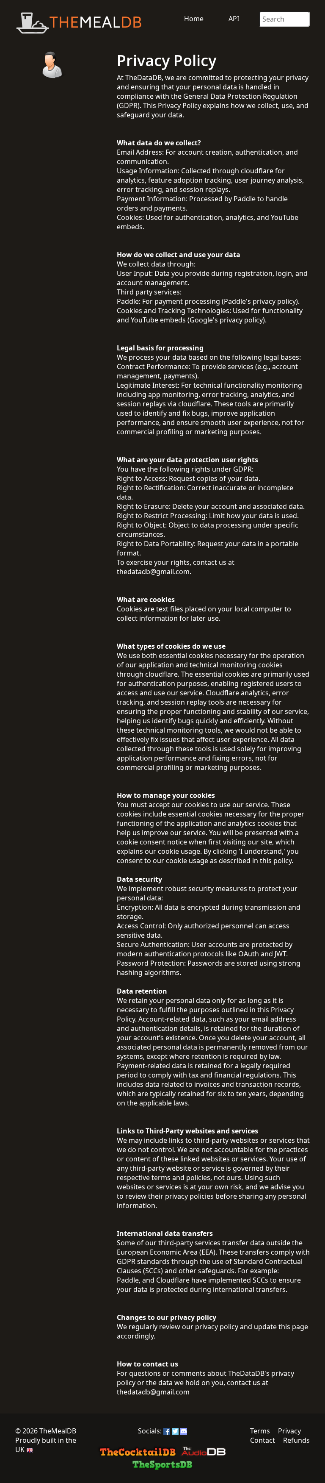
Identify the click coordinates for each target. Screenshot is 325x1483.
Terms (260, 1431)
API (234, 18)
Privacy (289, 1431)
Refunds (296, 1440)
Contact (262, 1440)
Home (194, 18)
